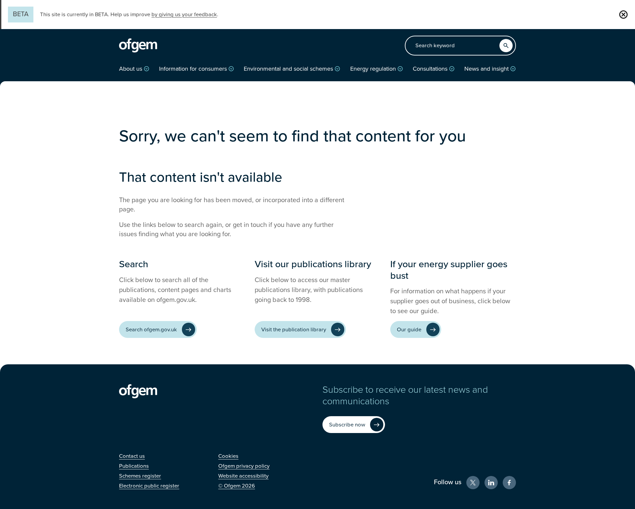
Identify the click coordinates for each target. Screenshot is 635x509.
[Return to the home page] (138, 45)
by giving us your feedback (184, 14)
